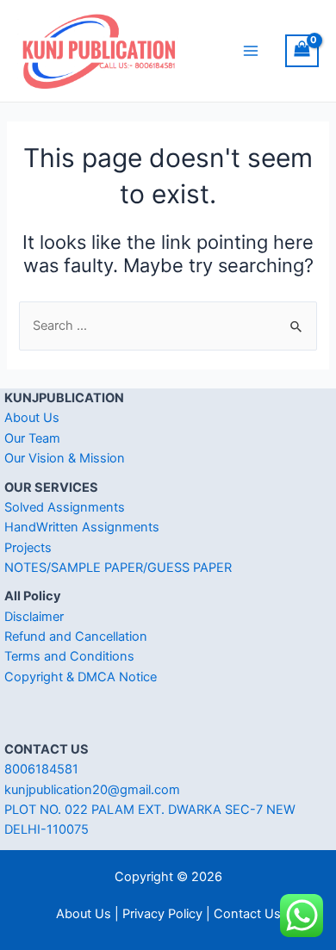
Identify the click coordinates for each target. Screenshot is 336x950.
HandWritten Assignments (81, 527)
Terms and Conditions (69, 656)
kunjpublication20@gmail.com (92, 790)
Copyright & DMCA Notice (80, 677)
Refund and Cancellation (75, 636)
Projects (28, 548)
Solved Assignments (64, 507)
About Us (31, 417)
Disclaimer (34, 616)
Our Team (32, 438)
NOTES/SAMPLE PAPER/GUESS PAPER (118, 567)
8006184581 (41, 769)
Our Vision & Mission (64, 458)
